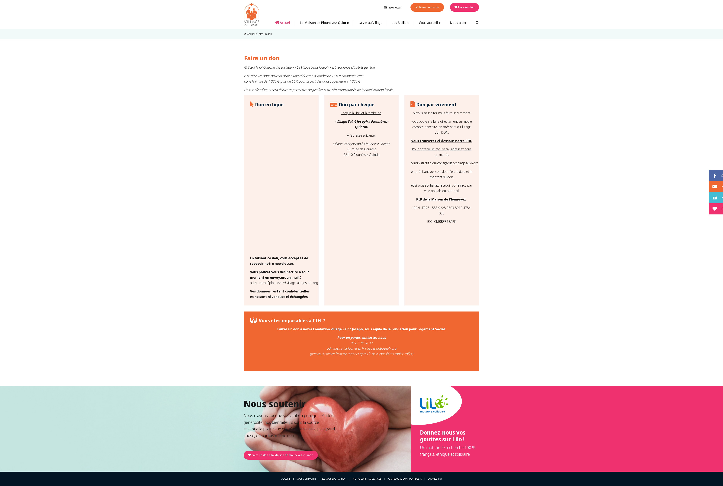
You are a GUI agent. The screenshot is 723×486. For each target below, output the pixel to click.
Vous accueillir (430, 22)
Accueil (285, 22)
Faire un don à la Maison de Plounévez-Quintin (282, 455)
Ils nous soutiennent (334, 479)
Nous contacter (429, 7)
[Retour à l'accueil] (251, 14)
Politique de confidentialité (404, 479)
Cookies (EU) (435, 479)
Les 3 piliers (401, 22)
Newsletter (394, 7)
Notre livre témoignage (367, 479)
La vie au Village (370, 22)
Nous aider (458, 22)
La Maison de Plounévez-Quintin (324, 22)
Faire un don (466, 7)
